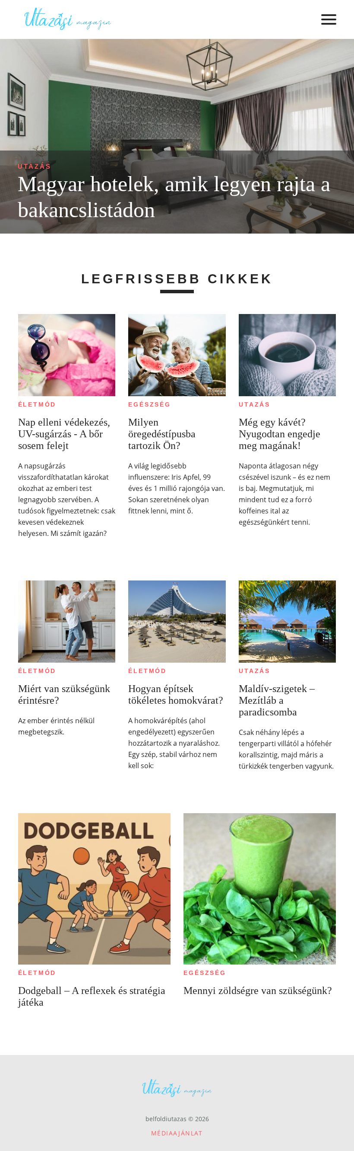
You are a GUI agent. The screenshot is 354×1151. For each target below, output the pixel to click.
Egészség (149, 404)
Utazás (34, 166)
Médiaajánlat (177, 1133)
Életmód (37, 404)
